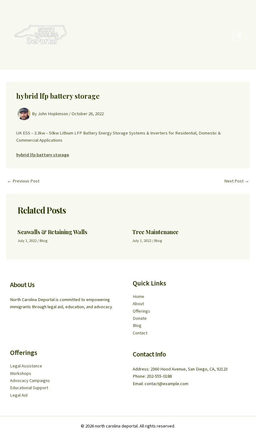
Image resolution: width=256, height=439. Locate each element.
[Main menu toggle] (239, 34)
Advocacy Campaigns (30, 380)
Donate (140, 318)
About (138, 303)
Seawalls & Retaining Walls (52, 232)
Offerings (141, 311)
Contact (140, 333)
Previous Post (23, 181)
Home (138, 296)
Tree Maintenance (155, 232)
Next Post (236, 181)
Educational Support (29, 387)
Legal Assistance (26, 366)
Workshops (20, 373)
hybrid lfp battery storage (42, 155)
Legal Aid (18, 395)
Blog (43, 240)
